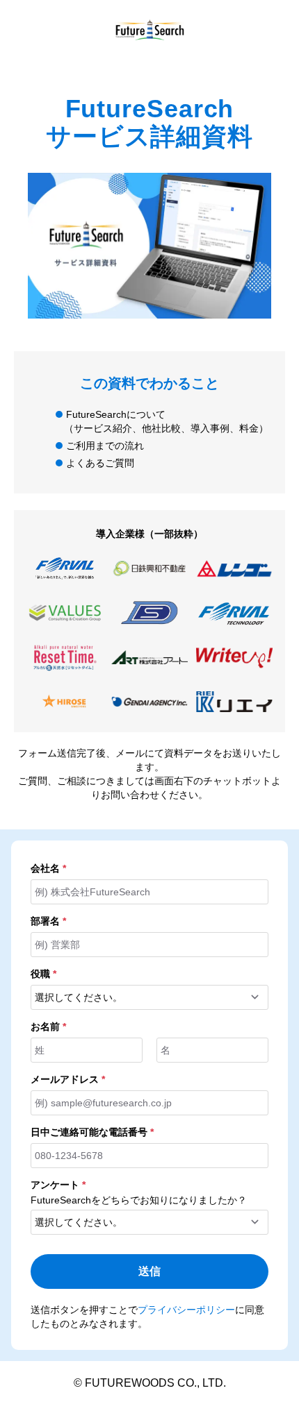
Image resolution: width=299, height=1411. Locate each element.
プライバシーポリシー (186, 1309)
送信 (149, 1271)
